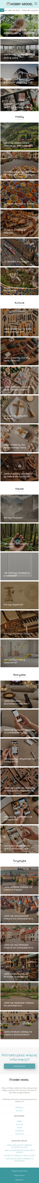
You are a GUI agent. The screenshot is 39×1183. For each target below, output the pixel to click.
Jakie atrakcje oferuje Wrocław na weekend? (16, 975)
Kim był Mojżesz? (13, 517)
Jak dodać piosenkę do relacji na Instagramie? (17, 847)
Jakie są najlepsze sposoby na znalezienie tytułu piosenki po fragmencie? (19, 731)
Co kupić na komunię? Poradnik (16, 417)
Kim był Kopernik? (13, 604)
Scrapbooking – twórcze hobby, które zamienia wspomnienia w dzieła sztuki (19, 105)
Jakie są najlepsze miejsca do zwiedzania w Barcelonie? (19, 1004)
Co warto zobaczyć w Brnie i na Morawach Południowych (19, 173)
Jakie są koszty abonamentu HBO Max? (16, 702)
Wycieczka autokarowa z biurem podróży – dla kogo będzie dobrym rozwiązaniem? (19, 80)
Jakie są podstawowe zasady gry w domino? (19, 1151)
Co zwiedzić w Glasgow (16, 261)
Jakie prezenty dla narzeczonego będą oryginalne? (15, 446)
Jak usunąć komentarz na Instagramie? (18, 818)
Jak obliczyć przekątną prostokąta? (16, 574)
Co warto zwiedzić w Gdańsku (15, 231)
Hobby (19, 116)
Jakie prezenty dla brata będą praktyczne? (17, 330)
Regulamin (19, 1180)
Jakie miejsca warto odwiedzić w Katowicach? (20, 1160)
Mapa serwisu (19, 1175)
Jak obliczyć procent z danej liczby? (19, 1155)
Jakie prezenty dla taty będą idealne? (17, 359)
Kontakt (19, 1111)
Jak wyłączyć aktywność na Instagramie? (19, 760)
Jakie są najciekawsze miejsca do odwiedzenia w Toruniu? (18, 917)
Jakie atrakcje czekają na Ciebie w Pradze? (18, 888)
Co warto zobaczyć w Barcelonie (15, 289)
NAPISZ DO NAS (19, 1066)
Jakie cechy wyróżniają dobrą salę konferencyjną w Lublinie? (19, 56)
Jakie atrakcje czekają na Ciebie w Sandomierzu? (18, 1033)
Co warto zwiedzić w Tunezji (19, 203)
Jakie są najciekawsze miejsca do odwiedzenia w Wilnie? (18, 946)
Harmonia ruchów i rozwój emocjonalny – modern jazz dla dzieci (21, 31)
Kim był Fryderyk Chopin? (18, 633)
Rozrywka (19, 674)
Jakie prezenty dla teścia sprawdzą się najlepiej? (18, 475)
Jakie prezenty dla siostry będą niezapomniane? (19, 388)
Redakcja (19, 1107)
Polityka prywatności (19, 1171)
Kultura (19, 302)
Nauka (19, 488)
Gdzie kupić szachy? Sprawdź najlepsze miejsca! (19, 1146)
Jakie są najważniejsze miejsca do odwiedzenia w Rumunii (18, 144)
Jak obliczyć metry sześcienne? (14, 661)
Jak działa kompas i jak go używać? (18, 545)
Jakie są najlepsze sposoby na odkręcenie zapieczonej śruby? (19, 789)
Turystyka (19, 860)
